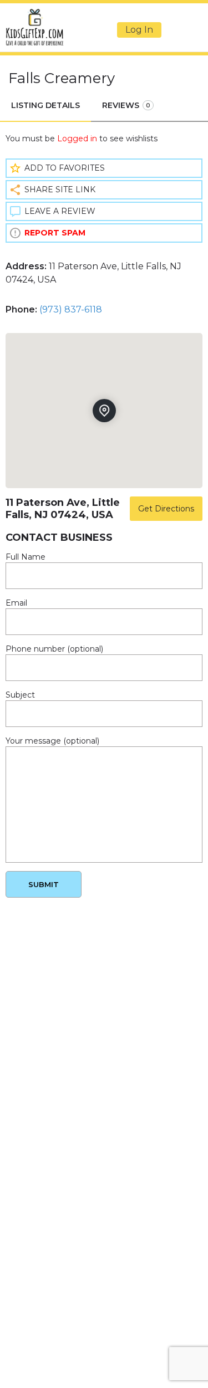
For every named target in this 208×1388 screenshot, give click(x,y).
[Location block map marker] (103, 410)
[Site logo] (36, 27)
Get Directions (166, 509)
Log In (139, 29)
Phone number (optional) (54, 649)
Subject (20, 695)
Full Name (25, 557)
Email (16, 603)
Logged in (77, 139)
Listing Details (45, 105)
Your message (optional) (52, 741)
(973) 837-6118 (70, 309)
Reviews (126, 105)
